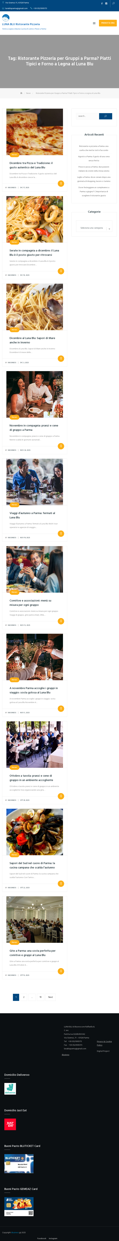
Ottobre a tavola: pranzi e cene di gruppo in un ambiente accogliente (31, 778)
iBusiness (10, 187)
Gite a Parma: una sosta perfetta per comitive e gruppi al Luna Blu (33, 953)
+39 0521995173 (40, 8)
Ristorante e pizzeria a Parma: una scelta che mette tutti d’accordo (93, 148)
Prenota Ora (108, 23)
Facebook (102, 3)
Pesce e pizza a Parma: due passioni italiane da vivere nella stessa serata (94, 169)
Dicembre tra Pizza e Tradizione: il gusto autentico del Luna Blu (31, 165)
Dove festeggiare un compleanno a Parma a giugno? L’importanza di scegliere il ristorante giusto (94, 191)
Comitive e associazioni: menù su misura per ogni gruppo (30, 602)
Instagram (106, 3)
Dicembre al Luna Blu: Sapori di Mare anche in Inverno (32, 340)
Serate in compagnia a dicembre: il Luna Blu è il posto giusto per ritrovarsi (34, 252)
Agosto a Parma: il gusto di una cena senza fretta (94, 158)
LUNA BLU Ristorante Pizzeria (21, 24)
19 (41, 997)
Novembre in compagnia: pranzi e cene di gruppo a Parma (34, 427)
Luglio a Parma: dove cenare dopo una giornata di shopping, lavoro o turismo (93, 179)
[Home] (21, 93)
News (14, 154)
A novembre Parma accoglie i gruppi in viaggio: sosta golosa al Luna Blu (34, 690)
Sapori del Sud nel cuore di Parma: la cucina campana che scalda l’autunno (32, 865)
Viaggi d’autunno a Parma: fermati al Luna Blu (32, 515)
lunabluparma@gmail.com (16, 8)
